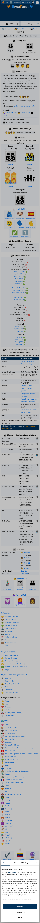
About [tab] (35, 863)
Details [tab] (14, 863)
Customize (18, 912)
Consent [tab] (5, 863)
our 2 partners (12, 872)
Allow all (20, 906)
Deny (20, 917)
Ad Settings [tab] (25, 863)
